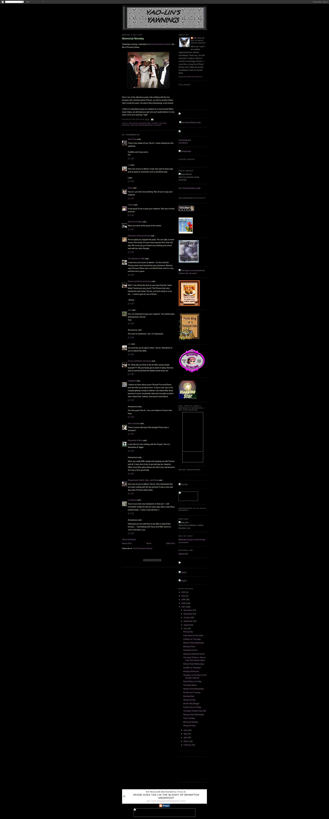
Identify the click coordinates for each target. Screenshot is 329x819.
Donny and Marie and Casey (139, 281)
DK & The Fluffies (135, 222)
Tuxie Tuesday (189, 718)
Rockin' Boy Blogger (191, 703)
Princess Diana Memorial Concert (146, 125)
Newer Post (126, 543)
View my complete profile (191, 77)
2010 (183, 596)
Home (148, 543)
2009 (183, 599)
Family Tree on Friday (192, 707)
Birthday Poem (189, 646)
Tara (129, 310)
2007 (183, 607)
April (186, 737)
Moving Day (188, 632)
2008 (183, 603)
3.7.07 (131, 474)
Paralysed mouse (190, 650)
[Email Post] (152, 119)
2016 (183, 592)
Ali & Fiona (132, 139)
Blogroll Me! (183, 554)
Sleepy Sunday (189, 700)
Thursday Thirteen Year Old (194, 711)
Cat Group (183, 140)
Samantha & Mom (135, 440)
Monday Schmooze (191, 671)
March (186, 741)
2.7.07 (131, 159)
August (187, 625)
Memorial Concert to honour (160, 44)
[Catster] (183, 572)
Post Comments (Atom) (142, 548)
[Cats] (193, 273)
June (186, 730)
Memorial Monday (133, 38)
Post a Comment (129, 539)
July (185, 628)
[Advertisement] (190, 769)
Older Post (170, 543)
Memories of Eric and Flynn (139, 236)
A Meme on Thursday (192, 639)
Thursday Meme (190, 685)
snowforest (132, 500)
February (188, 745)
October (187, 617)
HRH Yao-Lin (198, 38)
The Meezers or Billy (136, 259)
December (188, 610)
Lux (129, 344)
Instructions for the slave (193, 635)
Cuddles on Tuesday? (192, 668)
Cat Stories (183, 143)
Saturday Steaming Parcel (193, 654)
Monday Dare (188, 696)
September (188, 621)
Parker (130, 205)
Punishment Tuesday (191, 692)
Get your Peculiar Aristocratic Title (166, 801)
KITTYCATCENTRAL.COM (189, 188)
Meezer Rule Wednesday (193, 643)
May (186, 734)
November (188, 614)
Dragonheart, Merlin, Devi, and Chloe (143, 480)
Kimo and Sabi (134, 423)
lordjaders (132, 381)
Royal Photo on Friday (192, 681)
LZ (129, 165)
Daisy (130, 188)
